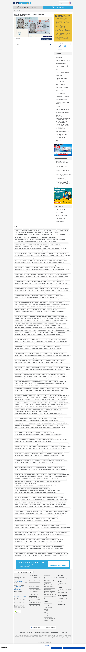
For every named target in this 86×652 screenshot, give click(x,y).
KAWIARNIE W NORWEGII (19, 543)
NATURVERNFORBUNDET (19, 306)
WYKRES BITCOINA (26, 402)
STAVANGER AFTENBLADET (20, 299)
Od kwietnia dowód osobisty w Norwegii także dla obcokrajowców (29, 15)
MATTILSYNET (39, 306)
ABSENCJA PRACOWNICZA (36, 309)
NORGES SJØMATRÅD (65, 304)
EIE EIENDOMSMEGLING (36, 362)
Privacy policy (47, 645)
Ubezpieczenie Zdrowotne (50, 592)
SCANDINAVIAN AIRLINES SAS (53, 248)
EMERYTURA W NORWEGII (62, 87)
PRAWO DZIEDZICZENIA (33, 339)
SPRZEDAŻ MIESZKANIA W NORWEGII (58, 427)
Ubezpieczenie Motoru (49, 579)
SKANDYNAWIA (59, 116)
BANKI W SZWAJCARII (54, 464)
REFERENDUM (49, 511)
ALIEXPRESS (67, 300)
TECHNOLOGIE (31, 234)
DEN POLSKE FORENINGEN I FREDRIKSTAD (60, 423)
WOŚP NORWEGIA (45, 525)
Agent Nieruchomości (49, 613)
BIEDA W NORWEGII (23, 418)
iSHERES (16, 332)
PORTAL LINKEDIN (55, 337)
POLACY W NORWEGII (54, 379)
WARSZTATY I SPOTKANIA (58, 444)
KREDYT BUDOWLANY (39, 246)
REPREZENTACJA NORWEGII (32, 544)
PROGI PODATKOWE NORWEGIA (57, 320)
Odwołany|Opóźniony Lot (64, 590)
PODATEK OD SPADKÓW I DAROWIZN (60, 511)
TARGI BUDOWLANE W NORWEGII (30, 446)
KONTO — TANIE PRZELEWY (55, 244)
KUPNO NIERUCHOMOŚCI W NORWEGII (38, 293)
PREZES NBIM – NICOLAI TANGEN (38, 360)
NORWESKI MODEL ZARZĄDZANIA (54, 550)
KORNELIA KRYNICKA (54, 471)
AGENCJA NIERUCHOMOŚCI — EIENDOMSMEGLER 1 (45, 432)
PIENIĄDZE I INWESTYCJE (62, 66)
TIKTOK (44, 309)
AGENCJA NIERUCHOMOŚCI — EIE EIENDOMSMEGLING (24, 432)
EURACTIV (68, 369)
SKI (32, 346)
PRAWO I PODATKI (60, 100)
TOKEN (45, 513)
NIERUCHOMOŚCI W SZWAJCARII (21, 304)
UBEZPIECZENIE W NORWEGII (26, 230)
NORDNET (17, 404)
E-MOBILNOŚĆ (33, 274)
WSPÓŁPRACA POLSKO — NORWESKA (38, 378)
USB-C (66, 320)
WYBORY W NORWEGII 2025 (58, 406)
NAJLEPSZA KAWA (57, 541)
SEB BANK (58, 388)
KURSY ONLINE (63, 337)
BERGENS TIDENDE (30, 299)
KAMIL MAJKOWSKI (48, 453)
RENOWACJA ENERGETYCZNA (61, 274)
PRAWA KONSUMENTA (37, 372)
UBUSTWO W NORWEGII (33, 418)
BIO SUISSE (66, 460)
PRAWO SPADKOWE (53, 339)
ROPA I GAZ (43, 271)
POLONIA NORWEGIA (36, 525)
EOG (39, 346)
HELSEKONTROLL (49, 409)
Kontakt (55, 2)
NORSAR (41, 530)
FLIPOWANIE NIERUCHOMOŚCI (35, 548)
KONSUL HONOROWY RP (19, 378)
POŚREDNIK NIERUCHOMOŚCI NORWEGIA (56, 425)
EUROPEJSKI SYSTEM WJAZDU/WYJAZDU (40, 448)
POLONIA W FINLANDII (37, 546)
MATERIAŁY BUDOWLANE (61, 253)
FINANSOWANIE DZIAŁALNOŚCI (33, 292)
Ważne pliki (64, 632)
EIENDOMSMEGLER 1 (18, 362)
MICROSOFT (17, 309)
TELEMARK (56, 378)
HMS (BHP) (17, 409)
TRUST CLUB (66, 451)
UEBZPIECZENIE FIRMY (61, 82)
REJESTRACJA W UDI (26, 478)
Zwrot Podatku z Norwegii (64, 589)
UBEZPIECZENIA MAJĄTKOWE (63, 60)
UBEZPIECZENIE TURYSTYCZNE (40, 467)
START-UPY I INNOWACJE (62, 124)
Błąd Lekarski (61, 601)
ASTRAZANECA (65, 251)
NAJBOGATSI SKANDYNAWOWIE (21, 251)
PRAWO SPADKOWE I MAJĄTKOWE (33, 279)
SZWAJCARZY (42, 511)
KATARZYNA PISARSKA (65, 527)
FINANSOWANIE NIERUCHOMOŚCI (38, 367)
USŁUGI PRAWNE (65, 290)
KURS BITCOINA (18, 402)
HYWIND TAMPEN (60, 281)
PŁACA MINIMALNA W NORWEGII (21, 316)
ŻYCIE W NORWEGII (47, 36)
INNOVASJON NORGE (38, 385)
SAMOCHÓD (61, 230)
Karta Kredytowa (48, 603)
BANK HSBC (17, 344)
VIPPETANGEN (17, 358)
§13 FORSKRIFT (27, 411)
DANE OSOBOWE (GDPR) (64, 234)
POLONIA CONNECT (42, 544)
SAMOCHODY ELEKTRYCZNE (62, 85)
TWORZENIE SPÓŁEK (24, 371)
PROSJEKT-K (59, 219)
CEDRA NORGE (43, 550)
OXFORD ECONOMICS (29, 390)
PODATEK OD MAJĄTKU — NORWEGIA (21, 504)
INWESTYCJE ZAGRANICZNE (52, 523)
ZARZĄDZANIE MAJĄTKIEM (62, 72)
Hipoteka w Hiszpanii (34, 604)
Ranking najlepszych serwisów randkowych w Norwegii (63, 168)
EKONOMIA (58, 76)
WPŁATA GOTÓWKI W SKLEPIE (37, 499)
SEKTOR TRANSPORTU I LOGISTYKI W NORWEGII (45, 383)
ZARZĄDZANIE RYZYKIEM (41, 239)
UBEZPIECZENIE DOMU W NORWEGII (56, 311)
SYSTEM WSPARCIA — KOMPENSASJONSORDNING (24, 246)
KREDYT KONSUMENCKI (54, 286)
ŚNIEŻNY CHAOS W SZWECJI (20, 520)
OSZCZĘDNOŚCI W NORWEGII (30, 330)
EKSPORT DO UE (46, 509)
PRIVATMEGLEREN (58, 362)
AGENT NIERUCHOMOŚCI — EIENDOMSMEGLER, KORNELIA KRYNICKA (38, 281)
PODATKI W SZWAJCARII (30, 513)
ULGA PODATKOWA (18, 274)
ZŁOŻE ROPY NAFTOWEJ (46, 399)
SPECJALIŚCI (59, 57)
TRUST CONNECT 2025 (35, 455)
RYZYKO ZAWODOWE (19, 411)
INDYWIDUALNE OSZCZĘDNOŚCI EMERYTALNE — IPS (24, 518)
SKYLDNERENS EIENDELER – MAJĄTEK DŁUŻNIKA (24, 481)
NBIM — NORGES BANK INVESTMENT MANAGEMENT (24, 255)
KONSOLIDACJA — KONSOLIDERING (34, 251)
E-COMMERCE (51, 502)
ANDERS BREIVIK (35, 295)
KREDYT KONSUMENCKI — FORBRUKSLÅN (48, 265)
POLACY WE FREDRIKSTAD (30, 423)
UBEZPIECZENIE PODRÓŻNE (62, 109)
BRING (21, 383)
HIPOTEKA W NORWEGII (61, 121)
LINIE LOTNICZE (59, 90)
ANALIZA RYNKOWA (18, 460)
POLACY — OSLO (18, 453)
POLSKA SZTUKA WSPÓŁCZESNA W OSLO (36, 444)
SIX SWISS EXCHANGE (42, 402)
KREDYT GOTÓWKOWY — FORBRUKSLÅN (41, 244)
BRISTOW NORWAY (38, 299)
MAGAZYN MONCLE (29, 543)
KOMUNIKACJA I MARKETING (62, 125)
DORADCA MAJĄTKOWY (31, 341)
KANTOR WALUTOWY (18, 392)
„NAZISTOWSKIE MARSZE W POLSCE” (21, 497)
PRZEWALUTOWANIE (28, 392)
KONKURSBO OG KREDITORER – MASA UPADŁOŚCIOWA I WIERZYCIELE (47, 481)
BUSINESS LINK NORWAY (61, 215)
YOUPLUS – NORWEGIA (45, 455)
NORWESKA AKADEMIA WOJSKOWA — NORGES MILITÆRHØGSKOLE (27, 318)
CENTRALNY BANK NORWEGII (46, 351)
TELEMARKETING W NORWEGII (32, 511)
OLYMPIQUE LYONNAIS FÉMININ (43, 537)
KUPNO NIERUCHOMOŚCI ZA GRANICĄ (22, 293)
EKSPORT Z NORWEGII (19, 509)
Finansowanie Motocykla (35, 589)
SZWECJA (55, 283)
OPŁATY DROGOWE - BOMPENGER (47, 318)
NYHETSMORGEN (62, 497)
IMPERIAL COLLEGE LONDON (20, 553)
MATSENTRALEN (67, 416)
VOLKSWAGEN (48, 285)
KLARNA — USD (39, 513)
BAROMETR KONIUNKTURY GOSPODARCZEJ (23, 458)
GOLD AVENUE (50, 330)
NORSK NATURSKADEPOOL (41, 437)
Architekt (46, 615)
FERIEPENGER (52, 332)
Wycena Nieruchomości (35, 580)
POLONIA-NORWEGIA (19, 337)
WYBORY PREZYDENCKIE (58, 353)
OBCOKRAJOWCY (27, 346)
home (14, 10)
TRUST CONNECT (26, 453)
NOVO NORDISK (47, 299)
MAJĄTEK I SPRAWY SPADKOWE (20, 325)
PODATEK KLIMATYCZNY (19, 513)
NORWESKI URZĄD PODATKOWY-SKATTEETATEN (46, 272)
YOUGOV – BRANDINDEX (41, 334)
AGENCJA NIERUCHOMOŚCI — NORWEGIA (45, 365)
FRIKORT (33, 320)
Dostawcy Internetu (63, 577)
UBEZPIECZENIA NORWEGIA (33, 288)
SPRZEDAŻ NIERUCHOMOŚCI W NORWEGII (55, 279)
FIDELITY (61, 402)
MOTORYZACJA (59, 127)
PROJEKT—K (40, 274)
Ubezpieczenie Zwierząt (49, 588)
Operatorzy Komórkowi (63, 579)
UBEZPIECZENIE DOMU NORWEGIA (61, 553)
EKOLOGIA (37, 255)
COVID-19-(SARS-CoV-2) (19, 241)
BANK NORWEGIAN (55, 390)
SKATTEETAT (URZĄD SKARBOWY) (21, 351)
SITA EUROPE (63, 448)
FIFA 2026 (37, 543)
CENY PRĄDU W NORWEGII (45, 325)
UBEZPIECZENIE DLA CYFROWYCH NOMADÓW (56, 465)
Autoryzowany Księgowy (49, 618)
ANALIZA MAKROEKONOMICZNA (31, 241)
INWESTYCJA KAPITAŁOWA (20, 365)
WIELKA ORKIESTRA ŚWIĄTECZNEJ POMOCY (23, 525)
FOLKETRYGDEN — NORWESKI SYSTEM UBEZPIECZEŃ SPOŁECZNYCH (27, 474)
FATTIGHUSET (60, 416)
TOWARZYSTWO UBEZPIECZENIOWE (57, 455)
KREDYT (54, 285)
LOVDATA (16, 383)
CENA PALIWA (27, 529)
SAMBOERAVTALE (40, 341)
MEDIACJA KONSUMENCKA (20, 376)
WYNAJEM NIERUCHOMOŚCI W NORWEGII (31, 258)
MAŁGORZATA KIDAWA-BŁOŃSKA (32, 379)
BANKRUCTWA (35, 458)
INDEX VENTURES (64, 397)
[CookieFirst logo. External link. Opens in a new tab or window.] (1, 646)
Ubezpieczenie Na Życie (49, 589)
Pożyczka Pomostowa (34, 599)
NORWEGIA (58, 140)
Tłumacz (46, 612)
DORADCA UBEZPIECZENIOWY (34, 420)
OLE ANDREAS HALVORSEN (59, 295)
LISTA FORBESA (59, 94)
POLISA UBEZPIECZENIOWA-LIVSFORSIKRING (39, 237)
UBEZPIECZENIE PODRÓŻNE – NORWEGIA (22, 469)
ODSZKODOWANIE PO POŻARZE (21, 555)
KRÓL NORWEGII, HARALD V (50, 292)
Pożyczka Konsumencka (35, 600)
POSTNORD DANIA (40, 502)
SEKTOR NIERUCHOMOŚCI (44, 458)
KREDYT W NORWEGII (61, 56)
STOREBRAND (42, 288)
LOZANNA (33, 462)
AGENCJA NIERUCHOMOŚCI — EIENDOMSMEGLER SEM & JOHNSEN (27, 434)
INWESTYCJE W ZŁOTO (42, 330)
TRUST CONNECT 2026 (31, 534)
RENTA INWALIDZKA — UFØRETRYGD (53, 346)
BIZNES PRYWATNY (50, 504)
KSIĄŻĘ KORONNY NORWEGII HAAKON (63, 355)
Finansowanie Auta (34, 586)
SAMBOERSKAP (62, 339)
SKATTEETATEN (17, 334)
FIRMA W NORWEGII (60, 68)
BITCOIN (44, 248)
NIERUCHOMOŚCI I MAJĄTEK (62, 65)
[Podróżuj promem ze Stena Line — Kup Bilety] (63, 149)
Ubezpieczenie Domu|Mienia (47, 583)
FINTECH (37, 234)
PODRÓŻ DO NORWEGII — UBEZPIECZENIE (60, 469)
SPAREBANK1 (49, 288)
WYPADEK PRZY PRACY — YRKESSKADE (22, 348)
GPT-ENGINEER (44, 397)
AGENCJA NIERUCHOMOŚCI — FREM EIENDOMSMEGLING (51, 434)
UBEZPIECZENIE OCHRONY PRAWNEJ (41, 376)
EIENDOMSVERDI (61, 258)
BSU (34, 276)
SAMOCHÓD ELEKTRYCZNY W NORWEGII (22, 269)
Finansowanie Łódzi (34, 588)
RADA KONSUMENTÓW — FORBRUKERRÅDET (32, 374)
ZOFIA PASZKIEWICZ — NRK (58, 495)
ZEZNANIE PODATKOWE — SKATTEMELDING (51, 232)
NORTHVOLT (17, 320)
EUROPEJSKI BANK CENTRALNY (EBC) (55, 302)
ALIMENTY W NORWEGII (37, 327)
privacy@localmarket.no (20, 596)
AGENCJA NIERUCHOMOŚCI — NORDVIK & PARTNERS (24, 437)
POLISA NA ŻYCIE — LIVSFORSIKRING (40, 253)
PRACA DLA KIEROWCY (60, 383)
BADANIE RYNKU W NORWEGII (37, 267)
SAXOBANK (23, 309)
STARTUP (58, 106)
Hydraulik (46, 610)
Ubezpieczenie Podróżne (50, 584)
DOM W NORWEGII (60, 84)
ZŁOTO (57, 234)
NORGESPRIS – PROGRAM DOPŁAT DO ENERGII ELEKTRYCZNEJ (26, 413)
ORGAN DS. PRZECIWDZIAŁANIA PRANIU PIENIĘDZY (53, 306)
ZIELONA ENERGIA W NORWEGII (57, 534)
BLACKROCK (55, 402)
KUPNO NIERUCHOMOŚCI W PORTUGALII (22, 295)
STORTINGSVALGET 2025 (61, 404)
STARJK (28, 309)
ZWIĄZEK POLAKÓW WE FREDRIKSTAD (44, 423)
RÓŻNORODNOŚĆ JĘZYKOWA (47, 462)
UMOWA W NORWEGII (53, 276)
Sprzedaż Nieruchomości (35, 579)
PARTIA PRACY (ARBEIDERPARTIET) (36, 323)
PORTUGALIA (32, 239)
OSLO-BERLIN (25, 532)
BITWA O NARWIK (54, 537)
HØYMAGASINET (49, 444)
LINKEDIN (59, 271)
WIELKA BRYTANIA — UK (19, 451)
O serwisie (49, 2)
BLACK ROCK (68, 330)
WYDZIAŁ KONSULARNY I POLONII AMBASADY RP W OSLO (35, 355)
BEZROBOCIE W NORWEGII (29, 337)
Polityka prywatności (42, 632)
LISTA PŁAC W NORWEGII (53, 478)
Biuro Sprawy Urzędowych (64, 606)
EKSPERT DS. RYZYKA (19, 557)
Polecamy (40, 2)
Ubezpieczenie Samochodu (50, 577)
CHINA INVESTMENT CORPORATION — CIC (22, 360)
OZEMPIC (66, 299)
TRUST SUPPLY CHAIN (27, 448)
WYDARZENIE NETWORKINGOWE (37, 453)
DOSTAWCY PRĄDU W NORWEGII (61, 318)
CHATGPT (67, 269)
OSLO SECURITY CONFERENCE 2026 (21, 527)
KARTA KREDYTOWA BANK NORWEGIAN (45, 392)
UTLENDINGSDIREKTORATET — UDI (61, 476)
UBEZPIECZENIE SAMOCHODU (63, 105)
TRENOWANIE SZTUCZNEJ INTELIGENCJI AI (22, 495)
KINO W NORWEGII (44, 300)
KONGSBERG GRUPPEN (63, 316)
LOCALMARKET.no (52, 260)
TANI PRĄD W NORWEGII (43, 413)
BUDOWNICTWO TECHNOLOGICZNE (43, 534)
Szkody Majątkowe (62, 600)
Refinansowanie (33, 596)
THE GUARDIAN (50, 553)
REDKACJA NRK (33, 497)
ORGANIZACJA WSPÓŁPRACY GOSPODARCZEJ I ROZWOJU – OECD (27, 386)
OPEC (38, 271)
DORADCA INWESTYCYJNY (31, 365)
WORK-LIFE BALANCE (31, 271)
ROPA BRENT (44, 279)
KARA (16, 232)
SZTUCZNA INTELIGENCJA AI (20, 271)
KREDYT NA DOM (60, 81)
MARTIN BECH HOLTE (56, 399)
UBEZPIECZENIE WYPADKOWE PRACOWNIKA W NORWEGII (25, 476)
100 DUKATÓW (17, 369)
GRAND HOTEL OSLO (59, 367)
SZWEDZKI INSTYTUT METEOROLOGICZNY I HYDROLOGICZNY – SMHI (39, 520)
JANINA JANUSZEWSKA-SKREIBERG (53, 334)
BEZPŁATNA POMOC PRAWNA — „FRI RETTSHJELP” (54, 267)
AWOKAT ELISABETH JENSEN (20, 279)
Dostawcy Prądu (62, 583)
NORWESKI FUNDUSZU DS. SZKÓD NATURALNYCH (24, 441)
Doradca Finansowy (48, 620)
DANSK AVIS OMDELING (60, 502)
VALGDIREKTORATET (24, 406)
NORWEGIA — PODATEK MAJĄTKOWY (45, 506)
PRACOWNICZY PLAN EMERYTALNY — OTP (45, 476)
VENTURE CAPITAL (61, 369)
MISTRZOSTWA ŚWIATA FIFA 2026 (54, 543)
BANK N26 (62, 390)
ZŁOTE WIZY (49, 271)
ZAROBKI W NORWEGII (43, 332)
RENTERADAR (35, 388)
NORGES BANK (63, 239)
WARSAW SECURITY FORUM (34, 527)
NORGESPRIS (46, 411)
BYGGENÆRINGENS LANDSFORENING (32, 300)
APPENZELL (22, 462)
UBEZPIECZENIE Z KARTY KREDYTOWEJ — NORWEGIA (41, 469)
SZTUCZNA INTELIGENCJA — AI (63, 395)
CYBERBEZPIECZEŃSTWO (19, 276)
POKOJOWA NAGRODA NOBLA (48, 441)
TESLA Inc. (46, 246)
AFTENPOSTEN (24, 286)
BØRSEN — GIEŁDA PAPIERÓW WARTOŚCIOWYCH (41, 304)
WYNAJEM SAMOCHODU (19, 281)
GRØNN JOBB (34, 411)
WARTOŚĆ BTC (33, 402)
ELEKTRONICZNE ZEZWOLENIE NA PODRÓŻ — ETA (53, 450)
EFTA (36, 346)
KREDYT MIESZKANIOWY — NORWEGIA (32, 265)
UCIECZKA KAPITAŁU (32, 506)
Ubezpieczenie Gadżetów (50, 594)
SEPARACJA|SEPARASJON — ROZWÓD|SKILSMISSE (52, 251)
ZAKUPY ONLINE (60, 108)
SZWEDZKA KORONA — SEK (50, 344)
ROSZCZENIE (50, 437)
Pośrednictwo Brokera (34, 582)
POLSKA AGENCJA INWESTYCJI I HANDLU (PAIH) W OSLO (48, 446)
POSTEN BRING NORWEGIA (35, 404)
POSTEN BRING (32, 383)
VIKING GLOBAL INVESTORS (20, 297)
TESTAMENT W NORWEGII (61, 323)
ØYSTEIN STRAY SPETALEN (58, 506)
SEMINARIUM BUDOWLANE (65, 446)
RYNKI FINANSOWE (60, 128)
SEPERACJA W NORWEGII (19, 327)
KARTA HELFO (39, 395)
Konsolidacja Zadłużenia (35, 597)
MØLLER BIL (25, 372)
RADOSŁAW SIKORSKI (55, 525)
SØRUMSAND (60, 530)
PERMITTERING (17, 478)
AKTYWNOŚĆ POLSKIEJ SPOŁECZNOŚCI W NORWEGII (47, 497)
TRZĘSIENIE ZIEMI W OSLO (33, 530)
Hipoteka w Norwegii (34, 591)
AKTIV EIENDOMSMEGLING (20, 364)
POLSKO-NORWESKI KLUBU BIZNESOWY (55, 451)
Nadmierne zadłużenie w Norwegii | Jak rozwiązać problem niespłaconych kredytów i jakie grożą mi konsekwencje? (63, 182)
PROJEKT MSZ (50, 544)
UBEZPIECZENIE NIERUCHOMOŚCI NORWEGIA (47, 555)
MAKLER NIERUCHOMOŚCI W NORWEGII (22, 427)
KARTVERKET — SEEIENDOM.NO (32, 364)
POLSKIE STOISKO (18, 448)
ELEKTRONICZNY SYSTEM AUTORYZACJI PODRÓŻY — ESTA (36, 451)
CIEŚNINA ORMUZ (38, 390)
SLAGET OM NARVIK (28, 541)
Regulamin (54, 632)
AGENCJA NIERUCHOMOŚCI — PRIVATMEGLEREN (41, 430)
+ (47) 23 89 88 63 (18, 581)
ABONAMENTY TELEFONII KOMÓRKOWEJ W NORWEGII (25, 311)
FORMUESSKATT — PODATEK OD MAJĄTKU (37, 504)
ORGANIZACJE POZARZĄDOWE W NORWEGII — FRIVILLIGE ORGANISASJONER (29, 416)
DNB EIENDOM (27, 362)
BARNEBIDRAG (28, 327)
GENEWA (27, 462)
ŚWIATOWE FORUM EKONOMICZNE (21, 239)
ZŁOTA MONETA (25, 369)
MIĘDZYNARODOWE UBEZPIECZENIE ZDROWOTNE (24, 467)
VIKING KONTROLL (18, 374)
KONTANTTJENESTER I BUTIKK (62, 499)
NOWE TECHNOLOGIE (61, 63)
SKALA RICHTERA (18, 532)
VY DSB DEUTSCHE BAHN (34, 532)
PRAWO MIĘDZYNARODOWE (33, 325)
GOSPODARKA (59, 75)
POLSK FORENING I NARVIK (34, 539)
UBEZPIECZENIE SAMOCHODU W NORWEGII (50, 420)
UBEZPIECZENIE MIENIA (33, 555)
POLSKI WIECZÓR (53, 376)
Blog (45, 2)
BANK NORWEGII (66, 344)
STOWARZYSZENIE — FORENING (30, 272)
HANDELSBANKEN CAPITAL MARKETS (26, 302)
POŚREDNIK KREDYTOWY (43, 286)
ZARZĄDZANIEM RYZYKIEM (62, 133)
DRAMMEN (48, 290)
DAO (47, 502)
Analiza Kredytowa (33, 594)
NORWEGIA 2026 (55, 518)
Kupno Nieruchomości (34, 577)
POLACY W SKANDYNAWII (57, 546)
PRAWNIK (23, 341)
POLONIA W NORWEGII (59, 544)
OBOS (60, 283)
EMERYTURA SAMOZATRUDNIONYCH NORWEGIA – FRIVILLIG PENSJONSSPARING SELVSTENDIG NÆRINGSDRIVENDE (35, 492)
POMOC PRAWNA (38, 232)
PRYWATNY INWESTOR (34, 550)
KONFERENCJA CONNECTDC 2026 (61, 532)
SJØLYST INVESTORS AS (61, 218)
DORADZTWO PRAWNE (56, 290)
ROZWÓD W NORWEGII (56, 325)
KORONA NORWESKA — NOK (42, 276)
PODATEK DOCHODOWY (61, 332)
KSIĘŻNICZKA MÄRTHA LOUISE (42, 311)
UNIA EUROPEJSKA (60, 97)
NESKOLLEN (67, 530)
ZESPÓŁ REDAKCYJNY (61, 209)
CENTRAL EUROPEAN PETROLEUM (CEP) (32, 399)
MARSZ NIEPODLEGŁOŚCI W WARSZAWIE (22, 499)
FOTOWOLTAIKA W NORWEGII (20, 285)
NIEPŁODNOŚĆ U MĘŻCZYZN (40, 553)
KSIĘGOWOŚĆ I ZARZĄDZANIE (63, 118)
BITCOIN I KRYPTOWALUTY (62, 88)
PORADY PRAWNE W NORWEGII (45, 262)
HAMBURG (42, 532)
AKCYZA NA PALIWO (35, 529)
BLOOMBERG (64, 399)
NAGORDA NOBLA (38, 441)
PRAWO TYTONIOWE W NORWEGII (21, 516)
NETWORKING (64, 376)
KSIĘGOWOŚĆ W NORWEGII (62, 96)
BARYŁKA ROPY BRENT (19, 390)
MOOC (54, 271)
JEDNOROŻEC (26, 397)
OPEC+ (22, 344)
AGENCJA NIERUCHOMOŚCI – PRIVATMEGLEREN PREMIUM (37, 471)
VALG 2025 (17, 406)
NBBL (55, 258)
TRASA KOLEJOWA (49, 532)
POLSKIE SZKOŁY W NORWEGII (37, 381)
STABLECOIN (50, 513)
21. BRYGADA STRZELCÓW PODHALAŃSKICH (48, 539)
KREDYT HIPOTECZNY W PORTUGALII (63, 292)
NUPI (43, 285)
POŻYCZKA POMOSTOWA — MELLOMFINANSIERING (48, 241)
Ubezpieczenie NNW (49, 586)
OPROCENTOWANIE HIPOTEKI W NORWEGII (23, 388)
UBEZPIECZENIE (61, 285)
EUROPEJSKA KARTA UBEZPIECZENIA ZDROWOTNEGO (25, 395)
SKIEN (59, 376)
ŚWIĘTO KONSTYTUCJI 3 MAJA (41, 358)
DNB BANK (24, 334)
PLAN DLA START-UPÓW (34, 371)
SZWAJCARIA (59, 272)
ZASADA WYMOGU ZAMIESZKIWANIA (21, 550)
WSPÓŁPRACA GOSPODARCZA (39, 523)
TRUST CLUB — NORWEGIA (49, 274)
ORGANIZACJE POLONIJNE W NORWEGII (22, 381)
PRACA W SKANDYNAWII (61, 78)
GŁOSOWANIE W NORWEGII (47, 353)
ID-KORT (43, 346)
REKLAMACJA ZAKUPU (45, 371)
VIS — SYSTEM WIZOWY (19, 450)
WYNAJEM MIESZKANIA (45, 234)
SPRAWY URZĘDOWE (18, 237)
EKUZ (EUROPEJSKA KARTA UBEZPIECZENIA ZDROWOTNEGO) (40, 316)
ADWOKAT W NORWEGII (61, 119)
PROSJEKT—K (49, 283)
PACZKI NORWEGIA (51, 404)
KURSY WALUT (40, 344)
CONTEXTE (17, 371)
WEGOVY (60, 299)
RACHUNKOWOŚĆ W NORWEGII (32, 297)
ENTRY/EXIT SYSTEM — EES (54, 448)
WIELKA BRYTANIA (26, 313)
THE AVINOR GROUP (60, 213)
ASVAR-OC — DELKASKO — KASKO (39, 230)
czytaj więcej (46, 39)
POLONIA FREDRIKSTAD (19, 423)
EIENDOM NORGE (18, 260)
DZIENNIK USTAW (63, 381)
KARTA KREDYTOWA (40, 290)
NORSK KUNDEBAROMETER (62, 260)
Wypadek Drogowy (62, 596)
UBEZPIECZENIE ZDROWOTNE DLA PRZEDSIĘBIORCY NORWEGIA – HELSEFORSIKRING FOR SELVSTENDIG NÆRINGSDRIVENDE (37, 490)
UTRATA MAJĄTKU (41, 557)
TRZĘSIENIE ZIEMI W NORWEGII (20, 530)
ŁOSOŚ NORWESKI (55, 304)
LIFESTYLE (58, 70)
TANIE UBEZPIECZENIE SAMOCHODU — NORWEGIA (48, 418)
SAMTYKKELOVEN (48, 381)
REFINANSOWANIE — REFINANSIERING (26, 232)
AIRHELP (58, 210)
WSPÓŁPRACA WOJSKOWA (54, 527)
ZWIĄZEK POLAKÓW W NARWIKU (21, 539)
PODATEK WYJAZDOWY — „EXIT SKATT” (56, 300)
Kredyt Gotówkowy (33, 592)
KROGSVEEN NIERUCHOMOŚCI (47, 362)
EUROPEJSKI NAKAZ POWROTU (62, 341)
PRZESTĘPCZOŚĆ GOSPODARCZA (39, 283)
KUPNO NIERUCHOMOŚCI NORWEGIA (46, 364)
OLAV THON (55, 316)
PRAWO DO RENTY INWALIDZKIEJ (55, 348)
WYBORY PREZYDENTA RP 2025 (20, 353)
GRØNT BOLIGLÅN (63, 471)
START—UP (28, 262)
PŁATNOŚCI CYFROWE (44, 297)
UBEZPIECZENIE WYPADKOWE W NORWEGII (39, 348)
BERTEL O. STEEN (18, 372)
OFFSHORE (61, 255)
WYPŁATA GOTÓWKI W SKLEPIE (49, 499)
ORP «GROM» (60, 539)
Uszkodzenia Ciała (62, 598)
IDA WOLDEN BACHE (44, 386)
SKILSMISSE (60, 327)
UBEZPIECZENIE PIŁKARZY (20, 544)
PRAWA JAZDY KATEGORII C (20, 385)
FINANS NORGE (26, 274)
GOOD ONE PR (59, 212)
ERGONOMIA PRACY (57, 409)
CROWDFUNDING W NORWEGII (58, 269)
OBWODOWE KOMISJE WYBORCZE (34, 353)
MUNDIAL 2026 (43, 543)
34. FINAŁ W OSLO (62, 523)
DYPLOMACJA (49, 378)
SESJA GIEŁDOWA (60, 360)
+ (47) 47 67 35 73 (18, 589)
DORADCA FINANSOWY (33, 286)
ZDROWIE (58, 111)
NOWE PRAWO (55, 381)
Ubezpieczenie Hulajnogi (50, 598)
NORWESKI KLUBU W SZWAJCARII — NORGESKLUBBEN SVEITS (26, 464)
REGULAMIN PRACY (52, 474)
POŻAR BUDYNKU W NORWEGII (30, 557)
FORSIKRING (17, 286)
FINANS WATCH (40, 457)
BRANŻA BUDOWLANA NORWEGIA (57, 458)
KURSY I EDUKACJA (60, 130)
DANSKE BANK (54, 299)
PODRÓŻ (58, 59)
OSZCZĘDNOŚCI (29, 276)
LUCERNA (38, 462)
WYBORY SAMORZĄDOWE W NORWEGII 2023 (23, 283)
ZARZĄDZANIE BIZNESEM (62, 91)
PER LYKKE (28, 378)
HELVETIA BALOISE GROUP (62, 555)
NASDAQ (49, 402)
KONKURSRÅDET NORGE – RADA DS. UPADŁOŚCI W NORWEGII (26, 483)
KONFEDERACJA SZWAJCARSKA (48, 460)
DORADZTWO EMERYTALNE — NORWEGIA (36, 516)
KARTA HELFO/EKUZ (47, 395)
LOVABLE (54, 395)
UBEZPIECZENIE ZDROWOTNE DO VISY (55, 467)
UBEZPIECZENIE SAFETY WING (20, 465)
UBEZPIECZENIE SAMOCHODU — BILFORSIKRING (23, 244)
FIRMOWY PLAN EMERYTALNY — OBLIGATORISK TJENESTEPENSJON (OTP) (28, 248)
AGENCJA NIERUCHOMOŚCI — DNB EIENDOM (23, 430)
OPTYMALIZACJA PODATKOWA (36, 313)
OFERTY (33, 290)
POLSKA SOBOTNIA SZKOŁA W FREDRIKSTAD (23, 425)
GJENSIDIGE (56, 288)
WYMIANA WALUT (46, 390)
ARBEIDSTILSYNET (24, 409)
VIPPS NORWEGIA (31, 334)
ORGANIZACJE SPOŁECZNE (62, 131)
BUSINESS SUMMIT (50, 355)
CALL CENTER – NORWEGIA (20, 511)
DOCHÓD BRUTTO (34, 332)
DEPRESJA (38, 337)
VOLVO (16, 302)
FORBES (36, 302)
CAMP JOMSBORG (44, 527)
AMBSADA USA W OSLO (19, 529)
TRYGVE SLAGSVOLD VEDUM (50, 323)
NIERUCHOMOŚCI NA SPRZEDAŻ (21, 253)
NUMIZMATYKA (67, 367)
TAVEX (42, 292)
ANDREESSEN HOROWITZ (54, 397)
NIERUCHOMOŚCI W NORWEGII (63, 62)
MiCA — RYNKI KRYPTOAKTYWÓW (61, 513)
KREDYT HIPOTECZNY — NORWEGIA (61, 365)
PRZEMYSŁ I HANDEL (37, 509)
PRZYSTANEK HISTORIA (19, 541)
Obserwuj (60, 48)
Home (35, 2)
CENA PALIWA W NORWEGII (60, 529)
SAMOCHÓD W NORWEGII (63, 276)
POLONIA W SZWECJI (18, 546)
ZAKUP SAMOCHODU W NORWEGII (57, 371)
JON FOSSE (65, 283)
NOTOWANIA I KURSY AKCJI (50, 360)
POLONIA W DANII (27, 546)
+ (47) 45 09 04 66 (18, 586)
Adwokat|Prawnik (48, 607)
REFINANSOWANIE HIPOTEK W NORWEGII (47, 388)
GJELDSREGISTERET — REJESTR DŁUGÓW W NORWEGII (41, 269)
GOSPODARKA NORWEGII (28, 460)
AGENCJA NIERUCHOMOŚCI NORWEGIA (40, 425)
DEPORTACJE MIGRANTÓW (50, 341)
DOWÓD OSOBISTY (18, 346)
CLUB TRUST (67, 279)
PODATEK (55, 230)
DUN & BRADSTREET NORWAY (50, 457)
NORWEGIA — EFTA (28, 509)
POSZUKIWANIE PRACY (46, 337)
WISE (35, 392)
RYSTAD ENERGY (65, 388)
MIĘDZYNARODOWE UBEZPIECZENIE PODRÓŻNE (37, 465)
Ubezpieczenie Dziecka (49, 591)
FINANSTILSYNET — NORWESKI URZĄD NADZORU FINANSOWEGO (35, 260)
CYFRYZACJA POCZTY (31, 502)
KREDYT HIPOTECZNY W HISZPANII (34, 285)
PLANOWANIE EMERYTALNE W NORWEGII (43, 518)
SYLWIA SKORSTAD (60, 216)
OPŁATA (66, 230)
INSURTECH (67, 255)
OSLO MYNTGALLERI (50, 367)
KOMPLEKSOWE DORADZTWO (20, 292)
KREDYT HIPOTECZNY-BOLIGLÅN (21, 234)
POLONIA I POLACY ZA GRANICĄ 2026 (21, 548)
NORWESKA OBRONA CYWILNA (50, 530)
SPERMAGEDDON (30, 553)
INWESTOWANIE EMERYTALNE (51, 516)
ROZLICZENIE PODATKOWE (34, 351)
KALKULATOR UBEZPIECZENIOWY (21, 420)
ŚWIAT (52, 234)
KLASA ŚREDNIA (18, 313)
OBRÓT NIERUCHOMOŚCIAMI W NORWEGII (22, 267)
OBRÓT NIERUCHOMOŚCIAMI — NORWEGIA (22, 367)
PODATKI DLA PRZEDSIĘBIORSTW (47, 529)
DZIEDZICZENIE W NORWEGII (20, 471)
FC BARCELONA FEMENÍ (31, 537)
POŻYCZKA (17, 230)
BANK (57, 69)
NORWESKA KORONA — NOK (30, 344)
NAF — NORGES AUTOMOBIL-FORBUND (57, 372)
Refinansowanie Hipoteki (35, 602)
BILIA (30, 372)
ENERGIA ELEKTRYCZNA (61, 99)
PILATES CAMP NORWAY (52, 309)
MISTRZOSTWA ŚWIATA (19, 330)
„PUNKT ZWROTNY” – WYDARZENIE (21, 444)
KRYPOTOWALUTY (52, 253)
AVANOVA (40, 411)
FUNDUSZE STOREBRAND (59, 330)
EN (72, 2)
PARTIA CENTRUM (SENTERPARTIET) (21, 323)
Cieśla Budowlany (48, 617)
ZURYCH (16, 462)
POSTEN (26, 383)
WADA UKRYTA (45, 372)
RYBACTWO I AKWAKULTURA (58, 262)
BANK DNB (67, 285)
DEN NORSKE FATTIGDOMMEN (50, 416)
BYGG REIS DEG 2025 (18, 446)
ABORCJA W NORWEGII (25, 320)
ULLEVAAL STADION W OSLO (20, 537)
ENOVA (54, 281)
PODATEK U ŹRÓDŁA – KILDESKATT (46, 295)
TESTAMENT (17, 341)
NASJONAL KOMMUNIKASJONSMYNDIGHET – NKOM (60, 509)
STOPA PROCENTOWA (62, 351)
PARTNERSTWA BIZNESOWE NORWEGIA (22, 455)
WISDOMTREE (66, 402)
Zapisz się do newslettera (58, 565)
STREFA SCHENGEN (43, 302)
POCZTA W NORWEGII (24, 404)
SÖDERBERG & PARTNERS (31, 457)
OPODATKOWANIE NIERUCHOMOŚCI (58, 548)
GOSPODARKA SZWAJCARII (44, 464)
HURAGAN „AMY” (63, 439)
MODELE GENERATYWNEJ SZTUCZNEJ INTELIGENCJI (41, 495)
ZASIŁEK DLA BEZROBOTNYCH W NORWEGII (40, 478)
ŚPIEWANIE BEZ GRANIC (19, 379)
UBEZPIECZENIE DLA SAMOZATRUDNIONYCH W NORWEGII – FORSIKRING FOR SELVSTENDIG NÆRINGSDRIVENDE (35, 485)
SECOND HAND (63, 248)
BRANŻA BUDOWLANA (19, 300)
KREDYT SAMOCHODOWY (54, 297)
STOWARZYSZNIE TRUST (58, 453)
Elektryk (46, 609)
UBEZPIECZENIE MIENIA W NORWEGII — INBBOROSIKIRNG (47, 439)
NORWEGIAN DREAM (19, 272)
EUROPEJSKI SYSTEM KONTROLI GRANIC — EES (33, 450)
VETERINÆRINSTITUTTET (30, 306)
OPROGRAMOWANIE (18, 397)
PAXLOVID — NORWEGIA (19, 265)
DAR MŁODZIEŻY (31, 358)
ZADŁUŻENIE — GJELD (61, 93)
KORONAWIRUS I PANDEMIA (62, 112)
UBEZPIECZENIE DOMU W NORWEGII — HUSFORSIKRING (25, 439)
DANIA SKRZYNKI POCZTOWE (20, 502)
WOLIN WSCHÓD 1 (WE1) (19, 399)
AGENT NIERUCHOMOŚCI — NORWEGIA (62, 364)
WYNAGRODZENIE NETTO (24, 332)
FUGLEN (35, 541)
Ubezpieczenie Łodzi (49, 580)
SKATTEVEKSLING (46, 548)
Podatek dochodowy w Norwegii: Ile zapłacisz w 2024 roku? (62, 172)
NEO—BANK (26, 237)
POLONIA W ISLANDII (46, 546)
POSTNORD (44, 404)
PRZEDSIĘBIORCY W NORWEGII (61, 504)
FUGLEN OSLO (49, 541)
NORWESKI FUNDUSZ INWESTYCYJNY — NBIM (57, 358)
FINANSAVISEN (29, 385)
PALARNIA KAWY (42, 541)
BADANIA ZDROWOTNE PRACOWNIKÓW (36, 409)
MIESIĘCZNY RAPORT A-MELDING (64, 474)
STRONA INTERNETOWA (35, 397)
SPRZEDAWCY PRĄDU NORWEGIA (56, 413)
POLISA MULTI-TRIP (57, 392)
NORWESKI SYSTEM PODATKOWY (21, 506)
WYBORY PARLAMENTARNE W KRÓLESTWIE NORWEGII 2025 (40, 406)
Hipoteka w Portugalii (34, 605)
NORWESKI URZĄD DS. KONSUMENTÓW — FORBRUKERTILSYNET (53, 374)
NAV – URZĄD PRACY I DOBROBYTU (21, 339)
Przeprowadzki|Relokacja (64, 592)
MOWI (65, 327)
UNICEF (16, 418)
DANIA (30, 304)
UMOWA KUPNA (29, 376)
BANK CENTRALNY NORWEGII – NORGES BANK (58, 386)
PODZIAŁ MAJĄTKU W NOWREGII (50, 327)
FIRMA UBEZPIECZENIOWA (20, 457)
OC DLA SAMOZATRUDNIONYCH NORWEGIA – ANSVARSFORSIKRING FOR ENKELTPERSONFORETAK (32, 488)
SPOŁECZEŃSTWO (60, 73)
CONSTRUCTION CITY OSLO (20, 534)
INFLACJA (55, 351)
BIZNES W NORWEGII (61, 122)
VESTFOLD (62, 378)
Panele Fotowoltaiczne (63, 584)
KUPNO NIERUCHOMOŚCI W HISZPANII (54, 293)
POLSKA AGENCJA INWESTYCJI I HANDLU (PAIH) (23, 523)
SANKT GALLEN (59, 460)
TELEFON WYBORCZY (19, 355)
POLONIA (58, 138)
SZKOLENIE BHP (44, 474)
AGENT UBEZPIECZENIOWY (25, 290)
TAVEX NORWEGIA (60, 221)
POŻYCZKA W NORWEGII (61, 79)
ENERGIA (16, 290)
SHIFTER (45, 385)
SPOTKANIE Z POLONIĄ (43, 379)
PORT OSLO (24, 358)
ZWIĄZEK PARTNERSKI (44, 339)
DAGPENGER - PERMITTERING (52, 239)
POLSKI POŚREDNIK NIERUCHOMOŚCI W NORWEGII (40, 427)
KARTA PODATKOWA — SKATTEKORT (43, 320)
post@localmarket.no (19, 592)
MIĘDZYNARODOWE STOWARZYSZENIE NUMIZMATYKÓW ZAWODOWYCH (43, 369)
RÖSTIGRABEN (38, 460)
